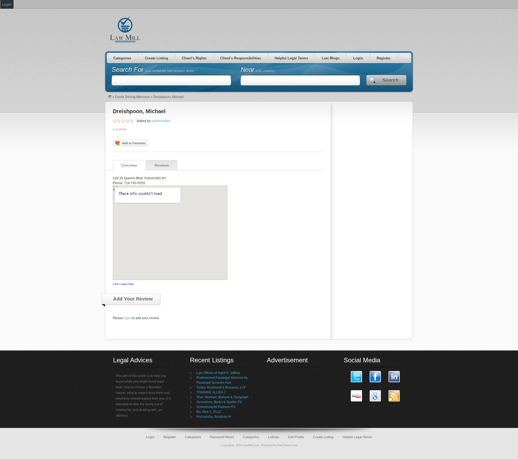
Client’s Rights (194, 58)
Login (358, 58)
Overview (129, 165)
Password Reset (222, 437)
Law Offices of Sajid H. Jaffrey (218, 373)
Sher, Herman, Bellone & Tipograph (222, 397)
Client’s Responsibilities (240, 58)
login (127, 318)
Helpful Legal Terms (291, 58)
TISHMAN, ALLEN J (210, 392)
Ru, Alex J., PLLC (209, 412)
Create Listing (156, 58)
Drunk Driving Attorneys (132, 97)
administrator (161, 121)
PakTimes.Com (287, 445)
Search (390, 80)
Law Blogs (330, 58)
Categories (122, 58)
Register (383, 58)
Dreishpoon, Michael (139, 111)
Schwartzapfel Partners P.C (216, 407)
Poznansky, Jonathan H (213, 416)
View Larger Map (123, 283)
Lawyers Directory (125, 29)
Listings (273, 437)
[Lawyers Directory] (110, 97)
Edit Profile (296, 437)
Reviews (162, 165)
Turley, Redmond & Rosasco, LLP (221, 387)
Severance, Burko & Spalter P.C (219, 402)
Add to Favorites (134, 143)
